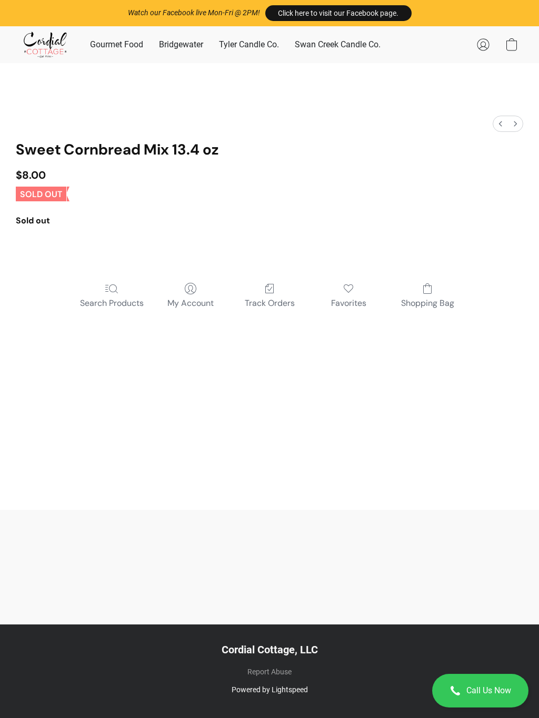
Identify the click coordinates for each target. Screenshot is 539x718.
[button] (338, 13)
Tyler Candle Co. (249, 44)
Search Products (112, 303)
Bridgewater (181, 44)
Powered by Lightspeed (270, 689)
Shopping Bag (427, 303)
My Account (190, 303)
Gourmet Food (116, 44)
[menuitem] (500, 123)
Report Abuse (269, 672)
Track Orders (270, 303)
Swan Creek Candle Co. (338, 44)
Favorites (348, 303)
